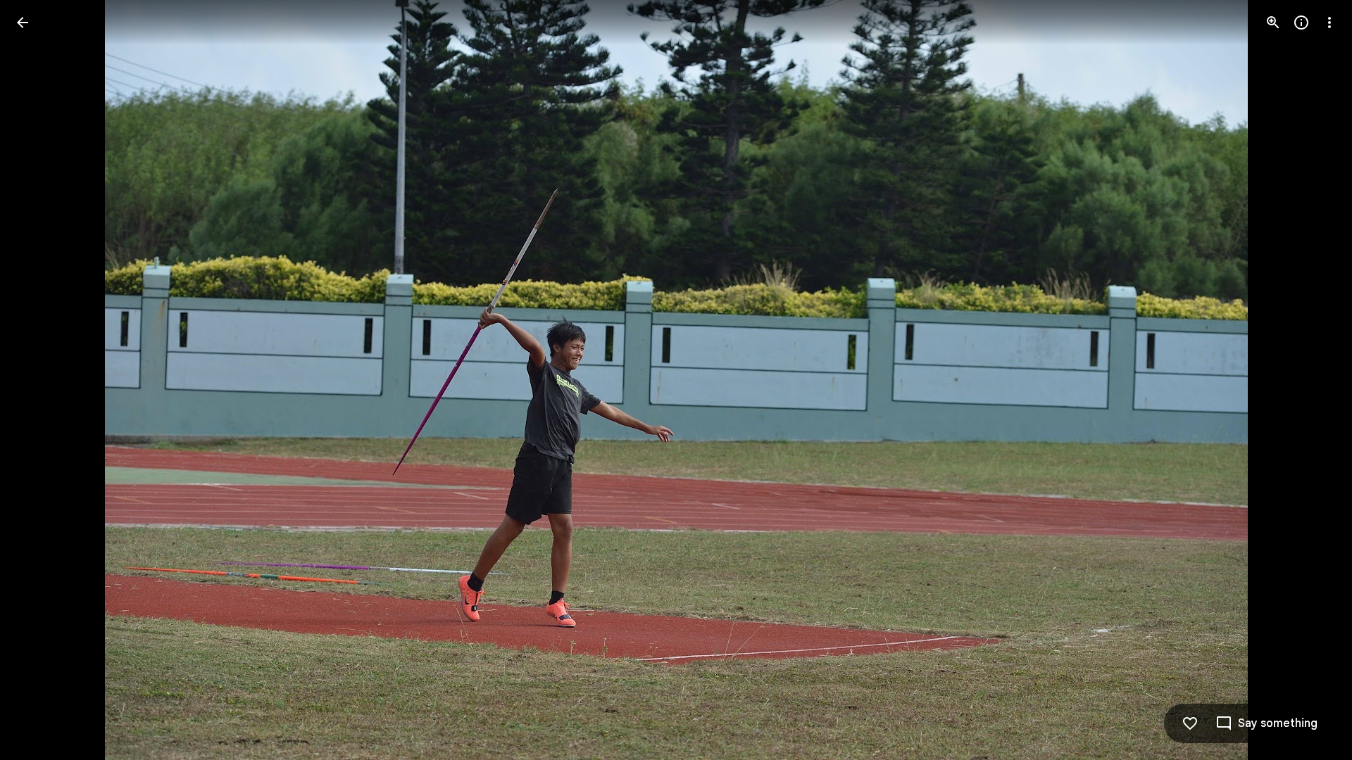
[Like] (1190, 723)
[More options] (1329, 22)
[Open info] (1301, 22)
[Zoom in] (1273, 22)
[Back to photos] (22, 22)
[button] (39, 380)
